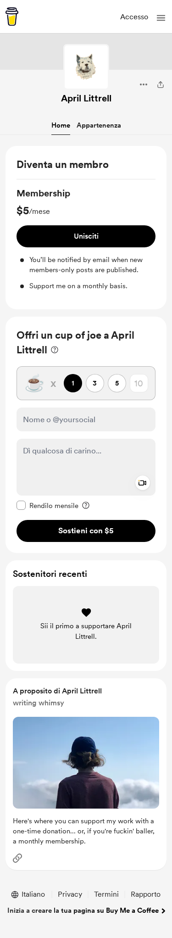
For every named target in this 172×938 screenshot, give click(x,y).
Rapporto (146, 894)
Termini (106, 894)
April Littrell (86, 98)
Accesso (134, 16)
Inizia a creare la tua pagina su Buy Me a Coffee (83, 910)
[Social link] (17, 858)
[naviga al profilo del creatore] (86, 67)
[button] (160, 17)
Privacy (70, 894)
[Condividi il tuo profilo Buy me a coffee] (160, 84)
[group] (86, 239)
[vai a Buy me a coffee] (12, 16)
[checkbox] (47, 505)
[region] (86, 228)
